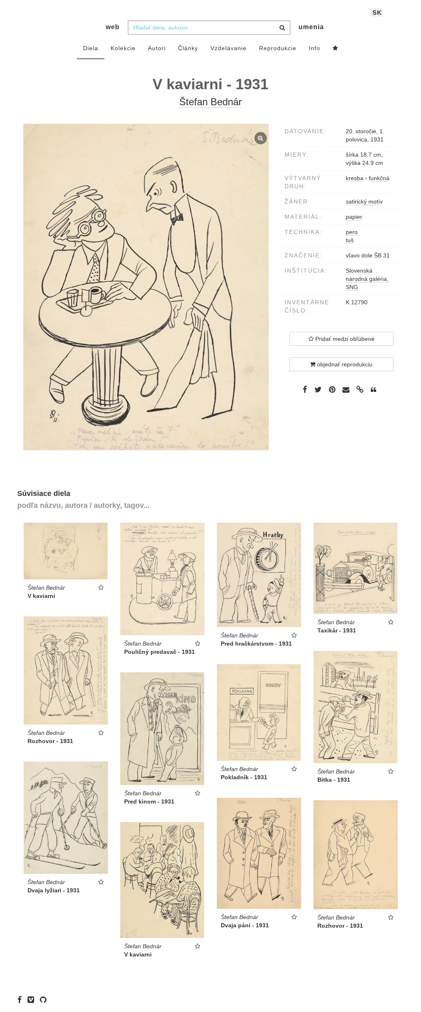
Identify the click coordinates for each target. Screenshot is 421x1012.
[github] (45, 999)
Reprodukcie (277, 48)
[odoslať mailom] (346, 390)
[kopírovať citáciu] (373, 390)
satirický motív (364, 201)
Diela (90, 48)
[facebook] (21, 999)
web (113, 26)
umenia (311, 26)
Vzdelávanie (228, 48)
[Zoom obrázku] (146, 287)
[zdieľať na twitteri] (318, 389)
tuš (350, 240)
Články (188, 48)
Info (314, 48)
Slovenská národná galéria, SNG (367, 278)
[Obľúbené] (335, 48)
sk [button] (377, 12)
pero (352, 232)
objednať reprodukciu (343, 364)
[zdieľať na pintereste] (332, 389)
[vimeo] (33, 999)
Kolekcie (123, 48)
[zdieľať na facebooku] (305, 389)
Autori (157, 48)
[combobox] (209, 28)
